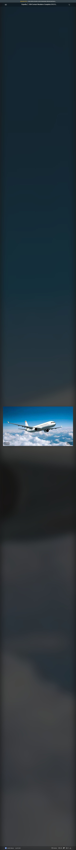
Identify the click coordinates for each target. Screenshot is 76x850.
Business (55, 848)
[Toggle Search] (69, 5)
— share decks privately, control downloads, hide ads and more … (38, 1)
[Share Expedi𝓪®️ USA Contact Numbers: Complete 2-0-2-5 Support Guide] (63, 848)
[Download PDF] (70, 848)
